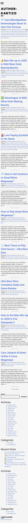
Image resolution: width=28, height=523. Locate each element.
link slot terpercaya (6, 519)
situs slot (12, 72)
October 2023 (11, 421)
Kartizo (16, 29)
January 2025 (11, 415)
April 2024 (10, 419)
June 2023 (10, 428)
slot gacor (12, 34)
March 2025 (10, 412)
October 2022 (11, 433)
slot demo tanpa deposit (10, 33)
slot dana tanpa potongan (15, 31)
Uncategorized (11, 444)
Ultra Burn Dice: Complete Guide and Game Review (12, 285)
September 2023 (12, 423)
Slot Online (21, 29)
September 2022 (12, 435)
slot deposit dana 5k (13, 73)
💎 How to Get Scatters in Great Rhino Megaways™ (14, 178)
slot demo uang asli (22, 33)
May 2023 (10, 430)
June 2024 (10, 417)
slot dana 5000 (5, 31)
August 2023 (11, 424)
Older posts (15, 389)
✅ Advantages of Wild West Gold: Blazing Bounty (14, 101)
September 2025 (12, 407)
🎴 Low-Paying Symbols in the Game (14, 463)
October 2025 (11, 405)
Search (3, 394)
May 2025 (10, 410)
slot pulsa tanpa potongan (10, 149)
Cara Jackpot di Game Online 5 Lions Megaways (13, 356)
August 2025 (11, 408)
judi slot (7, 72)
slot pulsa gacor (18, 36)
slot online (10, 36)
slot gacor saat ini (20, 34)
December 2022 (12, 432)
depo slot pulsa (9, 143)
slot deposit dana (5, 34)
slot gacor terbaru (5, 75)
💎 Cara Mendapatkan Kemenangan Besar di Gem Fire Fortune (13, 23)
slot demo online (10, 144)
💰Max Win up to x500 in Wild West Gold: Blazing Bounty (14, 64)
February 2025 (11, 414)
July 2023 (10, 426)
